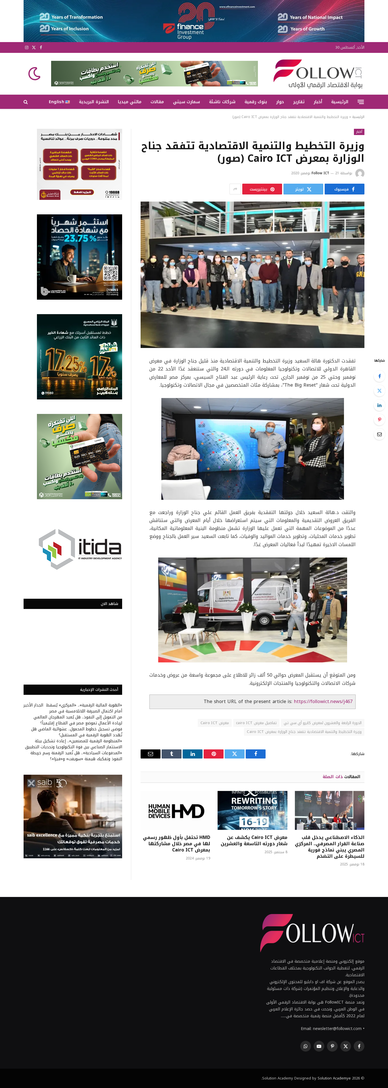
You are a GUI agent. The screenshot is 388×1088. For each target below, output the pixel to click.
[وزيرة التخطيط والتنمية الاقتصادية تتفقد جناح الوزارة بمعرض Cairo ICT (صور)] (252, 275)
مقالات (157, 102)
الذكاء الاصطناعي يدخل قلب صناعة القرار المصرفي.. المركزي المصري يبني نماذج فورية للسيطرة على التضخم (329, 846)
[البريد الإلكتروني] (379, 434)
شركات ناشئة (222, 102)
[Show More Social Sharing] (235, 189)
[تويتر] (379, 390)
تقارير (298, 102)
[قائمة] (361, 101)
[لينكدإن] (379, 405)
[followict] (316, 73)
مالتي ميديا (129, 102)
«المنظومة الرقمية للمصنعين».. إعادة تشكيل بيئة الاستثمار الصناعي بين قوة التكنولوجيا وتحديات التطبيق (73, 744)
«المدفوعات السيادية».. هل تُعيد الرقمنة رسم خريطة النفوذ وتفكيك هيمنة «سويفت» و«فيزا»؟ (76, 756)
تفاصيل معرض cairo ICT (256, 722)
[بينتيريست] (379, 419)
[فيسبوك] (379, 376)
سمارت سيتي (186, 102)
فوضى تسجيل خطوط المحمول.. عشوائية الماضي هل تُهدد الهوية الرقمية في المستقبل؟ (76, 732)
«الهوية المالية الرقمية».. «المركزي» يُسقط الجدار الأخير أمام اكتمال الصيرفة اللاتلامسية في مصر (73, 708)
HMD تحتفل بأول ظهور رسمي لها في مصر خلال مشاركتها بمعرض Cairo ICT (176, 843)
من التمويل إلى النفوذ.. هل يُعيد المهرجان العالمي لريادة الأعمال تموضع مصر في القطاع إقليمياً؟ (78, 720)
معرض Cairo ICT (215, 722)
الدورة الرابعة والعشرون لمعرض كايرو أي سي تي (323, 722)
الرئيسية (339, 102)
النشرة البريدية (94, 102)
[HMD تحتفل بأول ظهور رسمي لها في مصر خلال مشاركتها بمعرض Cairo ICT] (175, 810)
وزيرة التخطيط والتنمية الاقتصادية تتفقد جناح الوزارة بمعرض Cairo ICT (304, 731)
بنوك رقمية (256, 102)
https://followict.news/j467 (323, 701)
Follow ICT (320, 173)
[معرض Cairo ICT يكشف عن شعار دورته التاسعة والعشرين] (252, 810)
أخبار (318, 102)
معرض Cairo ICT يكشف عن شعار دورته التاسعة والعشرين (254, 840)
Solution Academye (334, 1078)
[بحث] (26, 102)
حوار (280, 102)
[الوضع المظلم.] (35, 74)
